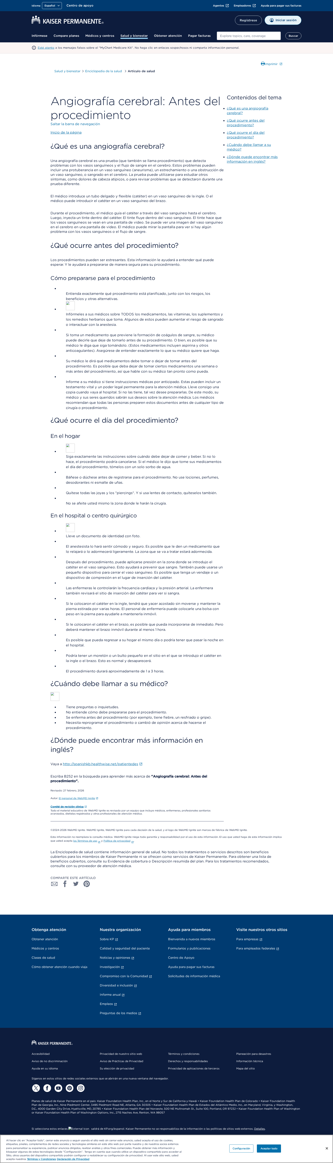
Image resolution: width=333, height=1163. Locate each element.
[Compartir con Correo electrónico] (54, 884)
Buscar (293, 35)
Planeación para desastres (253, 1053)
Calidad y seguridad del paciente (125, 948)
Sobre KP (107, 939)
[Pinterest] (69, 1088)
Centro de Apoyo (181, 957)
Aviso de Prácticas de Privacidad (121, 1061)
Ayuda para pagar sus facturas (281, 5)
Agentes (218, 5)
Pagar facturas (199, 36)
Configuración (241, 1148)
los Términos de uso (85, 840)
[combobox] (249, 36)
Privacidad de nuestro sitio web (121, 1053)
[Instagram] (80, 1088)
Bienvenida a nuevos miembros (191, 939)
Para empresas (247, 939)
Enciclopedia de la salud (104, 71)
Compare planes (66, 36)
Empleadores (242, 5)
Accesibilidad (41, 1053)
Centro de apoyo (79, 5)
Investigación (110, 967)
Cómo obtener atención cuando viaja (59, 967)
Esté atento (46, 47)
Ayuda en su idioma (45, 1068)
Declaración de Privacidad (73, 1159)
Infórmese (39, 36)
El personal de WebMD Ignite (77, 798)
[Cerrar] (327, 1148)
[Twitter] (35, 1088)
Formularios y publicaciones (189, 948)
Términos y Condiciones (41, 1159)
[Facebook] (46, 1088)
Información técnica (249, 1061)
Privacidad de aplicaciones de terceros (193, 1068)
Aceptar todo (269, 1148)
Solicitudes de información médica (194, 976)
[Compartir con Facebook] (65, 884)
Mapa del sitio (245, 1068)
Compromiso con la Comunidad (124, 976)
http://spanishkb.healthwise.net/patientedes (100, 764)
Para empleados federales (255, 948)
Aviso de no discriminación (50, 1061)
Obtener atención (168, 36)
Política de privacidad (116, 840)
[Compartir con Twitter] (76, 884)
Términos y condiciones (183, 1053)
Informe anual (110, 994)
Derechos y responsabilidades (188, 1061)
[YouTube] (58, 1088)
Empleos (106, 1004)
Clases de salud (43, 957)
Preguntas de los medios (118, 1013)
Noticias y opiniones (115, 957)
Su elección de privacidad (117, 1068)
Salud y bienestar (134, 36)
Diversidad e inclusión (116, 985)
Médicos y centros (99, 36)
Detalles (259, 1128)
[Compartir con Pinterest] (87, 884)
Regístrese (248, 20)
